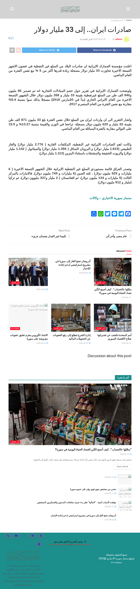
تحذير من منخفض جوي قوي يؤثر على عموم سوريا (93, 489)
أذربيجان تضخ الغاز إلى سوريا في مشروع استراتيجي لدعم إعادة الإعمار (72, 265)
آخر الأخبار (101, 283)
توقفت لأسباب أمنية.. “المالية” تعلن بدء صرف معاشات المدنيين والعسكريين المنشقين (76, 502)
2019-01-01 (100, 39)
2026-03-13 (126, 297)
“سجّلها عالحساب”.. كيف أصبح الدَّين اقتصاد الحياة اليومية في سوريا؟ (93, 449)
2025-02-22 (126, 343)
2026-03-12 (109, 507)
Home (128, 20)
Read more (122, 467)
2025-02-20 (41, 343)
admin (118, 39)
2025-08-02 (83, 273)
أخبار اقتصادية (117, 20)
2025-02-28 (41, 289)
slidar (15, 328)
